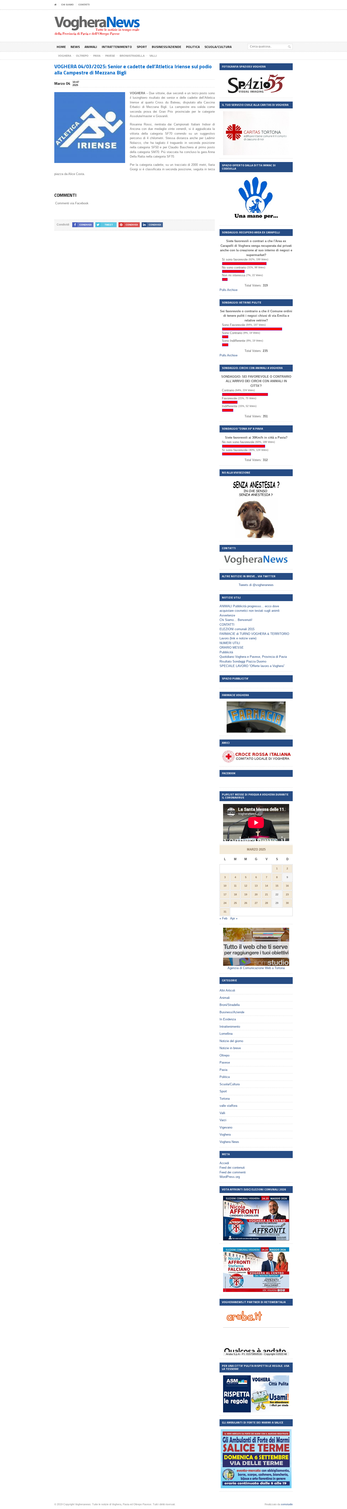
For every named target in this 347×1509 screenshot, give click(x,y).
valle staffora (228, 1105)
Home (61, 46)
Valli (222, 1113)
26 (245, 903)
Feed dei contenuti (232, 1167)
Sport (142, 46)
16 (287, 885)
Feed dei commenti (233, 1172)
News (75, 46)
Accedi (224, 1163)
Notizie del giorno (231, 1041)
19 (245, 894)
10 (225, 885)
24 (225, 903)
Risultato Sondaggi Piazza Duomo (243, 661)
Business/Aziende (166, 46)
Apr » (233, 918)
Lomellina (226, 1033)
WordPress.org (230, 1177)
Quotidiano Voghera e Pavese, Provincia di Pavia (253, 656)
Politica (193, 46)
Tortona (225, 1098)
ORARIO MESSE (232, 647)
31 (225, 911)
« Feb (223, 918)
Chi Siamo (67, 4)
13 (256, 885)
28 (266, 903)
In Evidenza (228, 1019)
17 (225, 894)
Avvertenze (227, 615)
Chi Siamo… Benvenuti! (236, 620)
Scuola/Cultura (218, 46)
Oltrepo (224, 1055)
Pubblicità (226, 652)
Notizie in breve (230, 1048)
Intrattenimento (117, 46)
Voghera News (229, 1142)
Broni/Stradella (230, 1005)
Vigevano (226, 1127)
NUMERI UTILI (230, 643)
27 (256, 903)
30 (287, 903)
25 (235, 903)
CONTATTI (84, 4)
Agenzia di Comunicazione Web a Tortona (256, 968)
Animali (91, 46)
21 (266, 894)
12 (245, 885)
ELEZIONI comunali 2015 (237, 629)
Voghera (225, 1134)
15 (276, 885)
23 (287, 894)
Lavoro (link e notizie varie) (238, 638)
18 (235, 894)
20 (256, 894)
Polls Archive (228, 290)
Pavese (225, 1062)
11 (235, 885)
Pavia (223, 1070)
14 (266, 885)
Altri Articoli (227, 990)
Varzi (223, 1120)
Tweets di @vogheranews (256, 585)
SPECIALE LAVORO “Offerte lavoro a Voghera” (252, 666)
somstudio (287, 1504)
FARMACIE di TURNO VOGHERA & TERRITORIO (254, 634)
